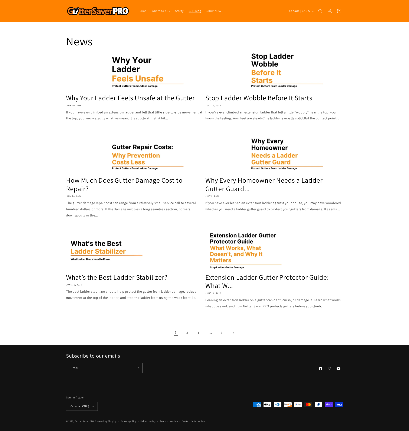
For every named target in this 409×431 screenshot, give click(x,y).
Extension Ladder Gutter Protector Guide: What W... (267, 281)
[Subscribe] (138, 368)
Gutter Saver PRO (84, 421)
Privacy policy (128, 421)
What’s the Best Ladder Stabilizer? (117, 277)
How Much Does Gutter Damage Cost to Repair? (124, 184)
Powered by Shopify (106, 421)
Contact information (193, 421)
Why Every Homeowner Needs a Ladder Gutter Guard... (264, 184)
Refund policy (148, 421)
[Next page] (233, 332)
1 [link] (176, 332)
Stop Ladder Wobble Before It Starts (258, 98)
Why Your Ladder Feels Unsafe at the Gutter (130, 98)
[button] (320, 11)
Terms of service (169, 421)
